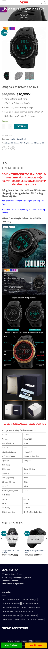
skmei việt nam (8, 611)
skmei (24, 607)
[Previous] (6, 47)
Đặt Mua (21, 126)
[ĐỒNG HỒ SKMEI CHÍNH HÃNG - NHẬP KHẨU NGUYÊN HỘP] (24, 2)
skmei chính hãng (34, 607)
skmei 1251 (40, 143)
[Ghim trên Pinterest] (13, 148)
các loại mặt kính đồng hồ (30, 603)
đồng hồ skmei (7, 619)
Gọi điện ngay (36, 645)
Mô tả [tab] (4, 163)
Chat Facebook (11, 645)
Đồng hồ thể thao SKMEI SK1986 (10, 551)
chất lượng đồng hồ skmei (11, 599)
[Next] (42, 47)
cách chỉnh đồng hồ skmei (11, 603)
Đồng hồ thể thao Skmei (17, 139)
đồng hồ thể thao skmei (36, 619)
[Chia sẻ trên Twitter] (9, 148)
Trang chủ (9, 9)
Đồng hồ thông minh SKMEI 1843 (35, 551)
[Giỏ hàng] (44, 2)
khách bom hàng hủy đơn (11, 607)
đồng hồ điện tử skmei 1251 (14, 143)
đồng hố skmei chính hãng (11, 615)
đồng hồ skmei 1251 (30, 143)
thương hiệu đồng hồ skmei (24, 611)
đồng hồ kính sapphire (29, 615)
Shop (20, 9)
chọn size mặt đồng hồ (29, 599)
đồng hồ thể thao (20, 619)
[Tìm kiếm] (41, 2)
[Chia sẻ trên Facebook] (4, 148)
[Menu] (4, 2)
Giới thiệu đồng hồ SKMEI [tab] (12, 168)
